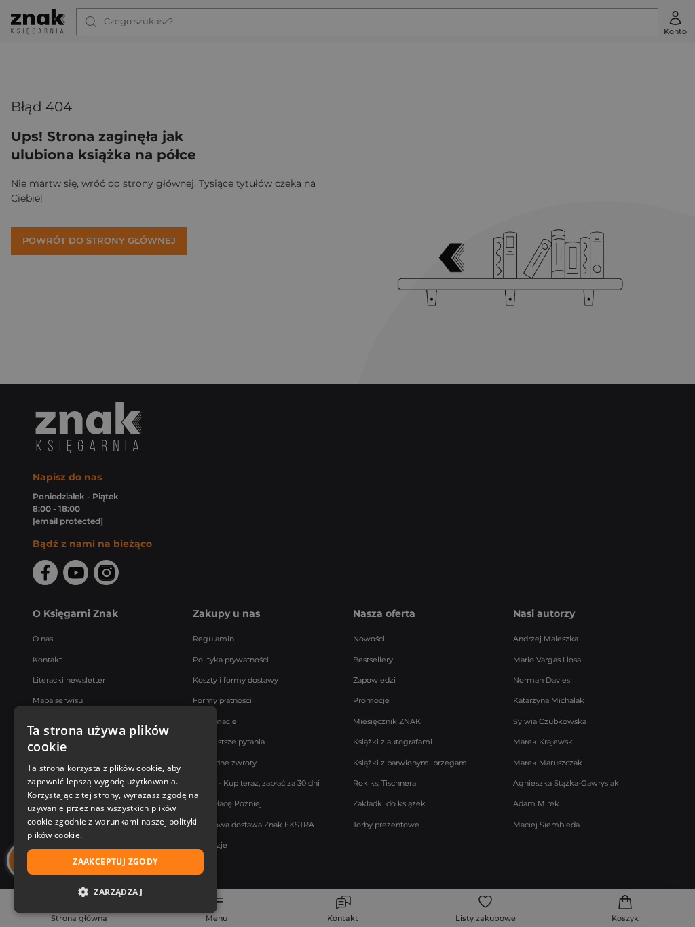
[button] (115, 892)
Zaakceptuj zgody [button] (115, 861)
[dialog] (115, 809)
